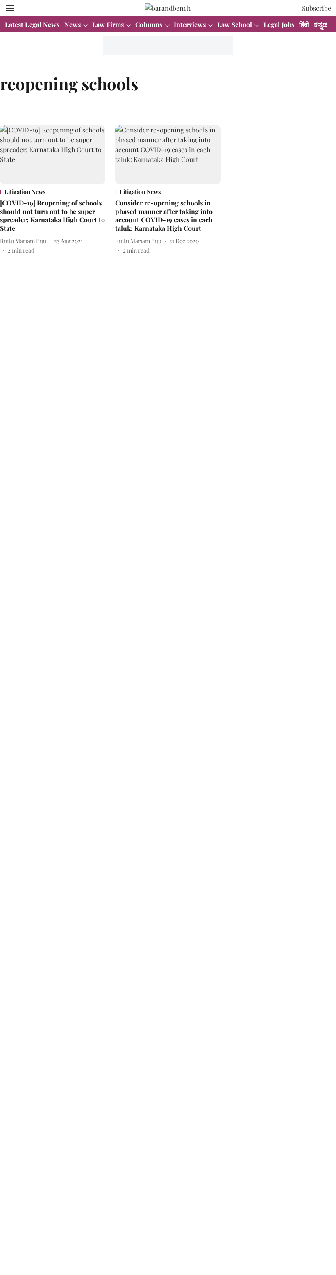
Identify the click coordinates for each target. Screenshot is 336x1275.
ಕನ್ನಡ (320, 24)
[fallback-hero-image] (52, 154)
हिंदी (304, 24)
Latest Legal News (32, 24)
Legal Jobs (278, 24)
